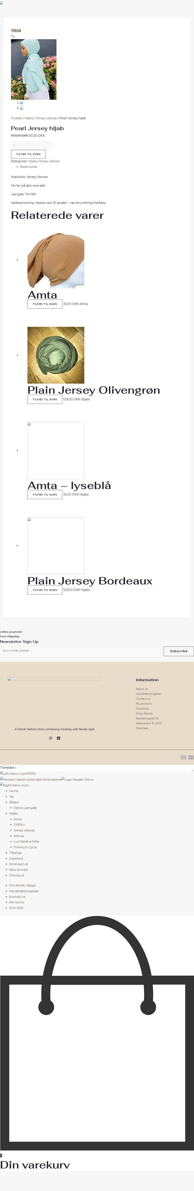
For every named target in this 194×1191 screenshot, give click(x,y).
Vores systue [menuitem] (18, 864)
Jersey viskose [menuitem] (24, 830)
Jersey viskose (46, 118)
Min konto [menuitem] (16, 902)
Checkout (142, 708)
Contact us (143, 698)
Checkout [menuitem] (16, 875)
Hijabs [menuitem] (13, 813)
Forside (16, 118)
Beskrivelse (28, 167)
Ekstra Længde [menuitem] (25, 808)
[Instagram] (50, 738)
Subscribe (179, 651)
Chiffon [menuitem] (19, 824)
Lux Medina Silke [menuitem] (26, 841)
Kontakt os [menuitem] (17, 897)
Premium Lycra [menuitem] (25, 847)
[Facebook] (58, 738)
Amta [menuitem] (18, 819)
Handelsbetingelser (149, 694)
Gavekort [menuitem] (16, 858)
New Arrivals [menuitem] (18, 870)
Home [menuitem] (13, 791)
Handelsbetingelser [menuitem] (24, 891)
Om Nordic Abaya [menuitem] (22, 885)
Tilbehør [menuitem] (15, 853)
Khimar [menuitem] (19, 836)
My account (144, 703)
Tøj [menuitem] (11, 796)
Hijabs (28, 118)
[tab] (101, 167)
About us (142, 689)
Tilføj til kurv (28, 154)
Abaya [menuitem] (13, 802)
